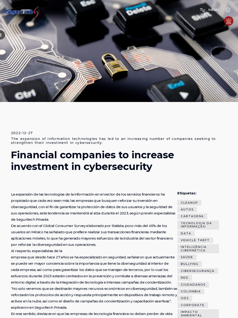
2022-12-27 (22, 133)
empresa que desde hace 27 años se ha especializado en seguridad (68, 257)
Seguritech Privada (50, 307)
